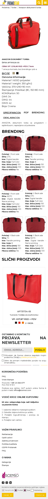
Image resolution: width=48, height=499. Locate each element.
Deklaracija (11, 118)
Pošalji (40, 350)
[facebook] (3, 482)
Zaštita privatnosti (10, 441)
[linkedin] (10, 482)
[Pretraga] (39, 2)
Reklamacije (7, 434)
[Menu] (45, 2)
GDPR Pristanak (9, 447)
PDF (26, 112)
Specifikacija (12, 112)
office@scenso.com (22, 390)
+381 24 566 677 (17, 383)
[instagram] (7, 482)
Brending (38, 112)
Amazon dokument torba (30, 7)
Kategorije (6, 462)
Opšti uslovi (7, 438)
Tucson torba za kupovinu (24, 315)
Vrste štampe (8, 380)
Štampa (5, 465)
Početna (5, 7)
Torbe (13, 7)
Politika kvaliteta (9, 444)
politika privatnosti (28, 357)
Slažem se (40, 495)
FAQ (4, 376)
